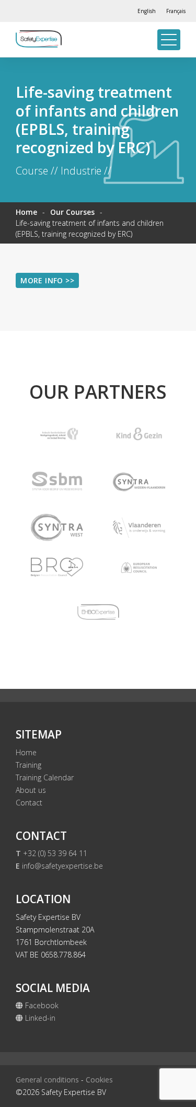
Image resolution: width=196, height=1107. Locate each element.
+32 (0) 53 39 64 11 (51, 853)
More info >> (47, 280)
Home (26, 212)
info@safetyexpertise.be (59, 866)
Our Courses (72, 212)
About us (31, 790)
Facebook (41, 1005)
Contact (29, 803)
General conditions (47, 1080)
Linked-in (39, 1018)
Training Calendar (45, 777)
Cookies (99, 1080)
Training (28, 765)
